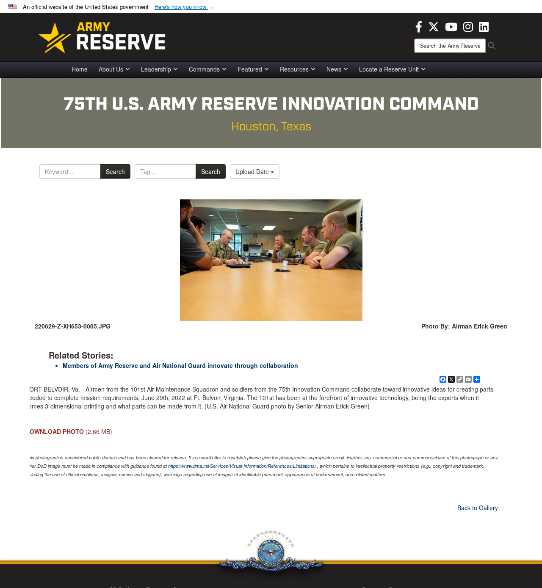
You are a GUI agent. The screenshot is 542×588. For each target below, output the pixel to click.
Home (80, 69)
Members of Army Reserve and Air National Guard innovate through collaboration (180, 365)
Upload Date (253, 171)
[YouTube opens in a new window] (451, 26)
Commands (204, 69)
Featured (250, 69)
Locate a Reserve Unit (389, 69)
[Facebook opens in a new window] (418, 26)
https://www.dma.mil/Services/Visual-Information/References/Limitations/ (242, 466)
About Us (111, 69)
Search (115, 171)
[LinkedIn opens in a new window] (484, 26)
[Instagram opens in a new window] (468, 26)
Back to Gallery (477, 507)
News (333, 69)
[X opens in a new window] (433, 26)
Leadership (156, 69)
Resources (294, 69)
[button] (185, 7)
